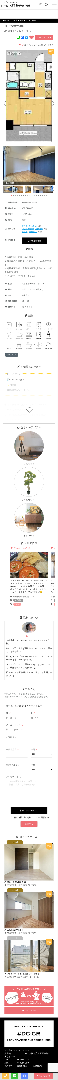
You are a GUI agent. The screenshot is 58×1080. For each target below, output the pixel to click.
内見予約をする (44, 1076)
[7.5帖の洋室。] (29, 165)
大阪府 (14, 20)
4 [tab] (35, 610)
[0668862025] (5, 1076)
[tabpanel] (29, 576)
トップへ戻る (30, 1010)
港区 (21, 20)
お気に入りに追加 (44, 38)
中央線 (25, 226)
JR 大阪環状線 (28, 229)
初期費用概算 (35, 241)
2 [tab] (26, 610)
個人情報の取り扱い (29, 811)
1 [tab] (22, 610)
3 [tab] (31, 610)
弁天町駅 (33, 226)
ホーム (7, 20)
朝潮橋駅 (33, 232)
